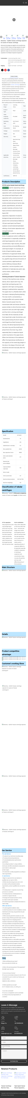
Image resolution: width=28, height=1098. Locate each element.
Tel (15, 1021)
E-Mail (2, 1031)
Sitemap (12, 1095)
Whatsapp (16, 1031)
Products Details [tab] (14, 76)
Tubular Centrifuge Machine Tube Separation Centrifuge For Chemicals (7, 1087)
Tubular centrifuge (15, 85)
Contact (3, 1021)
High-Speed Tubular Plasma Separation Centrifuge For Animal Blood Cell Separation (20, 1087)
